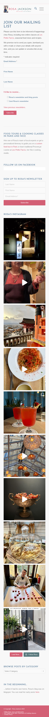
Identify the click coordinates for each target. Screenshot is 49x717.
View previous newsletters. (15, 107)
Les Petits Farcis (19, 150)
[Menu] (41, 9)
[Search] (34, 9)
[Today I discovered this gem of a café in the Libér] (24, 629)
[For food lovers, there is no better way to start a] (24, 369)
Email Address (10, 61)
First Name (8, 72)
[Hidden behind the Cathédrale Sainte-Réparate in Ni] (24, 456)
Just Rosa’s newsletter (19, 101)
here (37, 692)
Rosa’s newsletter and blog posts (23, 97)
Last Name (8, 82)
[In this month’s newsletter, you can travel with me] (24, 326)
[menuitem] (34, 9)
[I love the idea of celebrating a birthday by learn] (24, 586)
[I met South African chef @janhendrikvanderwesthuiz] (24, 499)
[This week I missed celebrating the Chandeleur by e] (24, 543)
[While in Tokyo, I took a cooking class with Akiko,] (24, 282)
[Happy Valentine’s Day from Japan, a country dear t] (24, 412)
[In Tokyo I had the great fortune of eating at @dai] (24, 239)
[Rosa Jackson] (18, 9)
